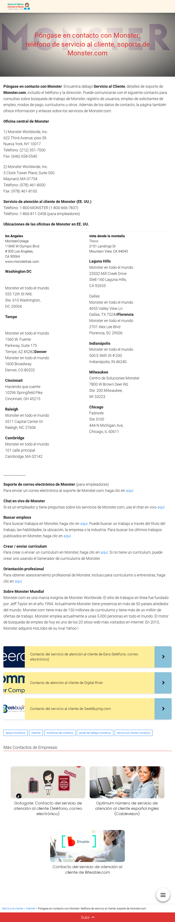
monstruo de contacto (60, 732)
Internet (36, 732)
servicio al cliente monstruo (133, 732)
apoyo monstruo (15, 732)
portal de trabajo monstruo (95, 732)
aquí (129, 490)
